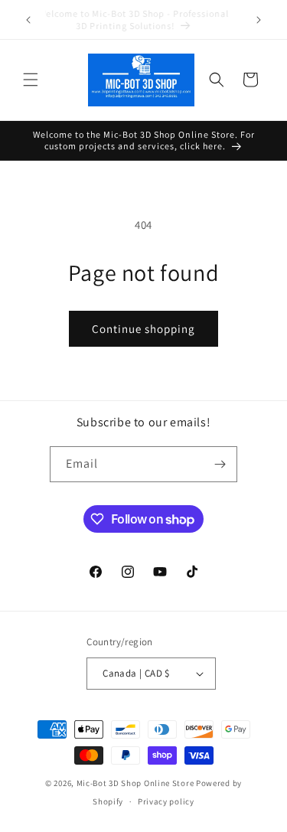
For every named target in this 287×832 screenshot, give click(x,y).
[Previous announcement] (28, 20)
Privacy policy (166, 801)
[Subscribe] (219, 464)
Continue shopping (143, 328)
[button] (30, 79)
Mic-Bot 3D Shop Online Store (135, 783)
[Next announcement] (259, 20)
